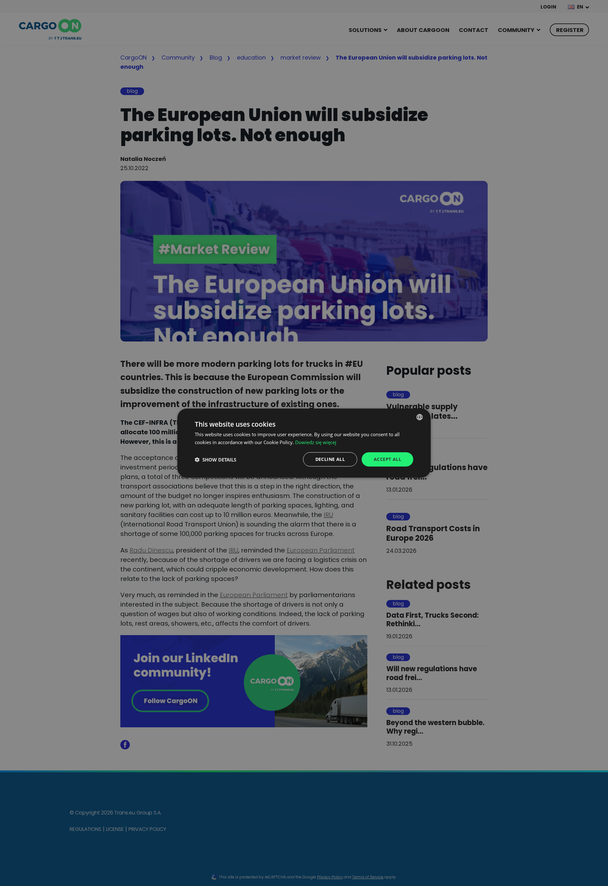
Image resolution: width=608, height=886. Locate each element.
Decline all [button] (330, 459)
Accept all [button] (387, 459)
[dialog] (304, 443)
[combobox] (419, 417)
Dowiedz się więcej (315, 442)
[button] (215, 459)
